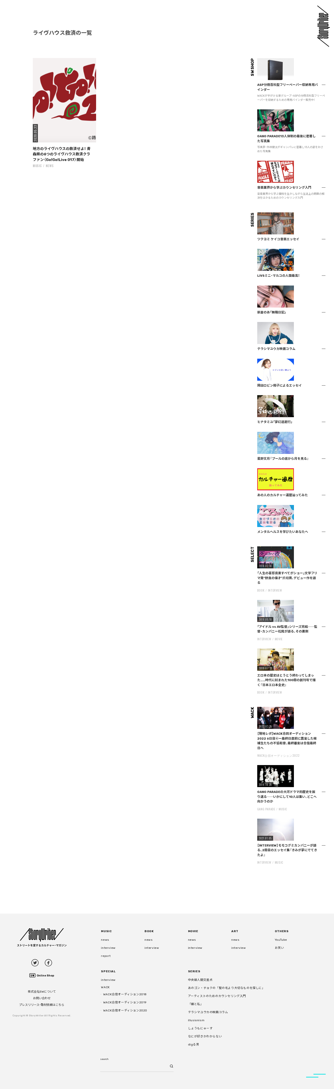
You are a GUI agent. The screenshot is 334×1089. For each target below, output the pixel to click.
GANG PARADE (266, 809)
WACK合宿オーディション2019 (125, 1002)
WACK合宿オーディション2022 (278, 755)
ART (234, 931)
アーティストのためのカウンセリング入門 (217, 996)
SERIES (194, 971)
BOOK (260, 590)
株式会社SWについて (42, 991)
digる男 (193, 1044)
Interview (275, 590)
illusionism (196, 1020)
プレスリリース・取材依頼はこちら (41, 1005)
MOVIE (279, 639)
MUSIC (37, 165)
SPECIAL (108, 971)
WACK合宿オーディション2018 (125, 994)
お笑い (279, 948)
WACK (105, 987)
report (106, 956)
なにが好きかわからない (205, 1036)
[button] (64, 100)
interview (108, 948)
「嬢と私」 (195, 1004)
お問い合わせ (42, 998)
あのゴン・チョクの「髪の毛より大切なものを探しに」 (226, 988)
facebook (48, 962)
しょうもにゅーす (200, 1028)
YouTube (281, 939)
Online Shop (45, 975)
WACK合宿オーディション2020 (125, 1010)
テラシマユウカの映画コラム (208, 1012)
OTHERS (282, 931)
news (50, 165)
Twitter (35, 962)
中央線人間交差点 (200, 980)
